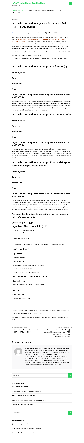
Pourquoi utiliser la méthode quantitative (23, 396)
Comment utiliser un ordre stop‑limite (22, 405)
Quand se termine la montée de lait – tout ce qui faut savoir (29, 400)
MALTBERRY (15, 19)
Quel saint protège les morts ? (21, 387)
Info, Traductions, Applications (28, 3)
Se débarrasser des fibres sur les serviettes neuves (26, 391)
